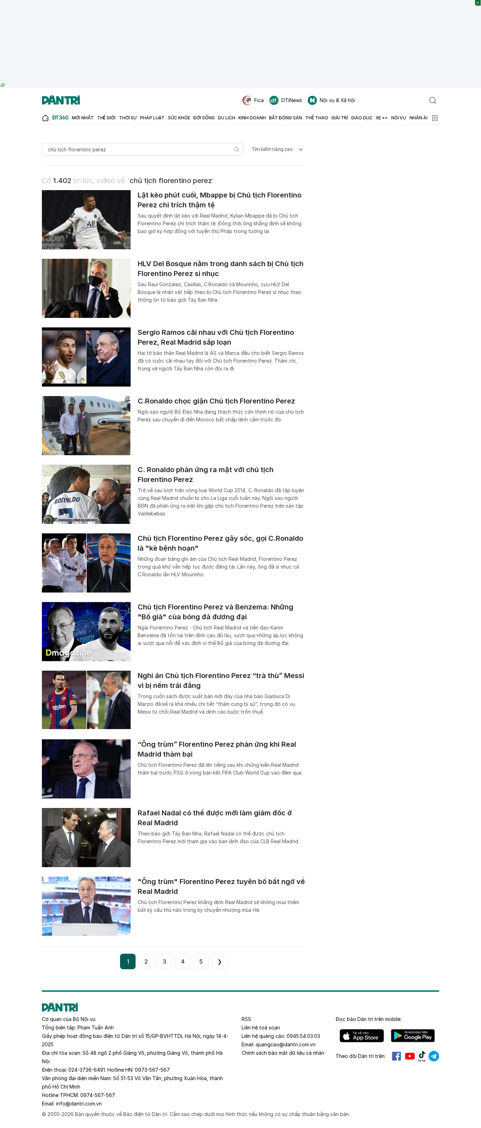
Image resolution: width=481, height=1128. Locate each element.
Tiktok (422, 1056)
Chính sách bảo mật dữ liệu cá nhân (283, 1053)
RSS (246, 1019)
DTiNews (291, 100)
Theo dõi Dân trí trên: (361, 1056)
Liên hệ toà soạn (261, 1027)
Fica (259, 100)
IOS (362, 1035)
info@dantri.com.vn (79, 1104)
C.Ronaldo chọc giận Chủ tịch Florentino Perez (216, 401)
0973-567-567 (152, 1070)
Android (413, 1035)
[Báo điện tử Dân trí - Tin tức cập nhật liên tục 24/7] (61, 100)
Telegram (434, 1056)
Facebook (396, 1056)
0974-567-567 (97, 1095)
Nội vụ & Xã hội (337, 100)
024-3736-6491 (86, 1070)
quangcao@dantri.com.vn (286, 1044)
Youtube (410, 1056)
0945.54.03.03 (303, 1036)
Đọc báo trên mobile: (368, 1019)
